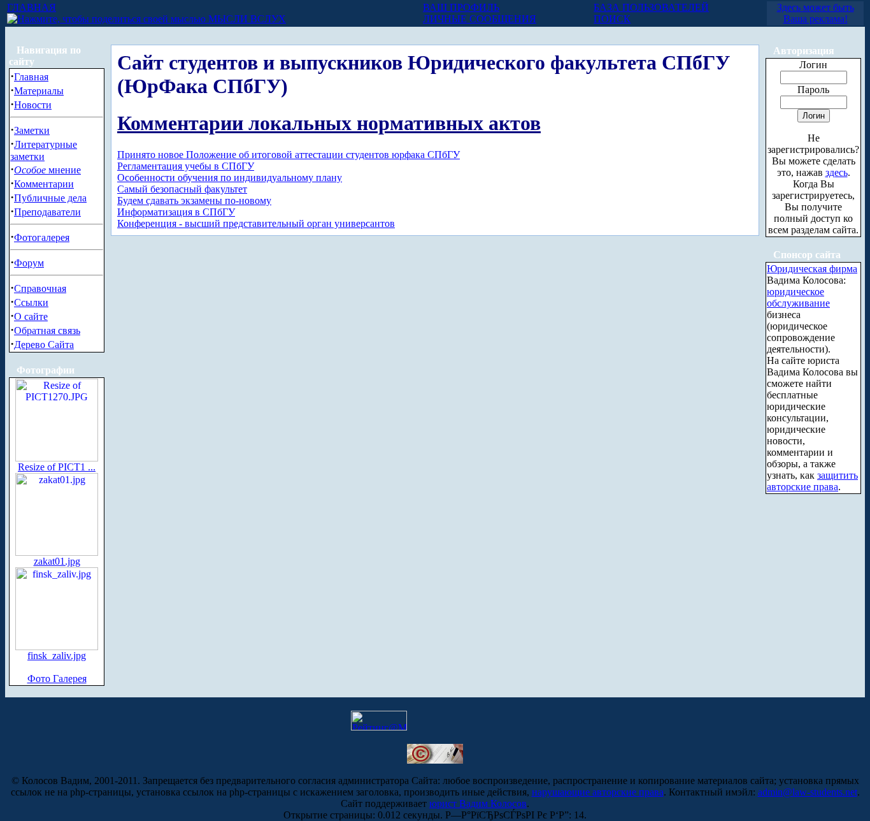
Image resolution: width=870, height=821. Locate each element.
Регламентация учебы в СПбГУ (185, 166)
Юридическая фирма (812, 268)
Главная (31, 76)
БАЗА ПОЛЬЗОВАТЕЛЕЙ (651, 7)
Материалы (39, 90)
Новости (33, 104)
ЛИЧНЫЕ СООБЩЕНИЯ (479, 18)
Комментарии (44, 183)
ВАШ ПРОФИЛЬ (461, 7)
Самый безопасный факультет (182, 189)
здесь (836, 172)
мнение (47, 169)
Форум (29, 263)
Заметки (32, 130)
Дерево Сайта (44, 344)
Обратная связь (47, 330)
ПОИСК (612, 18)
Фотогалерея (41, 237)
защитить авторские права (812, 481)
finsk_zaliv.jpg (56, 655)
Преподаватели (47, 212)
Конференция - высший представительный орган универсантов (256, 223)
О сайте (31, 316)
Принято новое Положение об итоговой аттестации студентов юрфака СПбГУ (288, 154)
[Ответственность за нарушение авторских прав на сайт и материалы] (435, 760)
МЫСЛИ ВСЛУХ (246, 18)
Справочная (40, 288)
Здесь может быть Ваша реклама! (815, 13)
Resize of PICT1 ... (57, 466)
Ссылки (31, 302)
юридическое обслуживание (798, 297)
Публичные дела (50, 198)
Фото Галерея (57, 678)
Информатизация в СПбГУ (176, 212)
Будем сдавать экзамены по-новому (194, 200)
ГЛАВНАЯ (31, 7)
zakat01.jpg (57, 561)
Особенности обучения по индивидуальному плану (229, 177)
